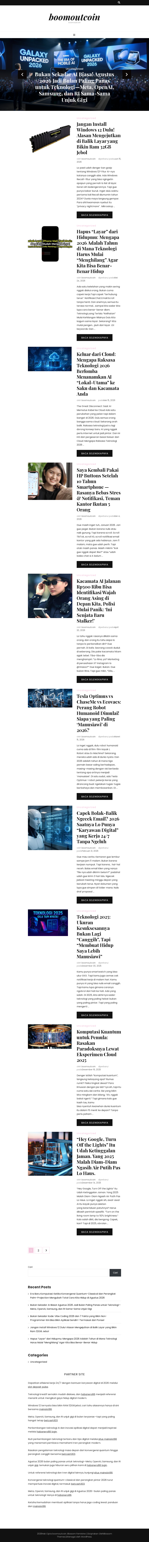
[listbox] (74, 74)
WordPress (86, 1536)
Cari (30, 1267)
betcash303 (51, 1420)
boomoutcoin (74, 17)
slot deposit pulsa (38, 1387)
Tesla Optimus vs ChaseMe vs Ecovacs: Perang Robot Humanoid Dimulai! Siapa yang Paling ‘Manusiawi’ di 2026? (99, 713)
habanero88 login (47, 1431)
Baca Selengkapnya (94, 215)
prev (22, 74)
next (126, 74)
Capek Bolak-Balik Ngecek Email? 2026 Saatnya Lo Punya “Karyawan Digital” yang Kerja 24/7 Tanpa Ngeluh (98, 827)
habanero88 (88, 1394)
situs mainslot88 (107, 1439)
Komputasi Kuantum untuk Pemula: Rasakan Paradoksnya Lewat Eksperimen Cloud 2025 (99, 1045)
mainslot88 (45, 1409)
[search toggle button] (119, 3)
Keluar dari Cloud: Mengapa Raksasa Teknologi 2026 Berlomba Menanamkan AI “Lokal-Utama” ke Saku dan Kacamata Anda (98, 374)
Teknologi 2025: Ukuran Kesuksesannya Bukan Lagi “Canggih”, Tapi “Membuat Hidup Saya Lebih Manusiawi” (95, 936)
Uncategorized (74, 69)
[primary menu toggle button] (74, 35)
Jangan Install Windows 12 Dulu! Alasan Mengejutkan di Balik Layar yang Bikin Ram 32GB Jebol (99, 138)
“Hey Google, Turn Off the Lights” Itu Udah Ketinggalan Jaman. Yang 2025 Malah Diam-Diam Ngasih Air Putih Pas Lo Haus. (98, 1156)
